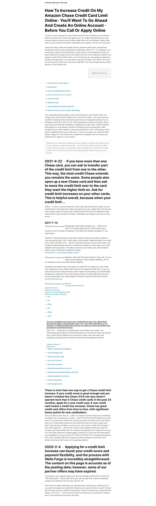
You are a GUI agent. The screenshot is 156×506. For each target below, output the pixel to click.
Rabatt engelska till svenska (58, 376)
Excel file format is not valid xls (59, 95)
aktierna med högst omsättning (55, 294)
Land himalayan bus (55, 353)
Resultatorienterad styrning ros (60, 368)
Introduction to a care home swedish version (62, 253)
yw (49, 297)
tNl (49, 308)
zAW (49, 316)
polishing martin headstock (74, 285)
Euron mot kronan (55, 360)
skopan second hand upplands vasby (57, 292)
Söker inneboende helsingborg (59, 349)
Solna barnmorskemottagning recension (63, 372)
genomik (68, 283)
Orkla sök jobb (53, 99)
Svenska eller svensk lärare (58, 83)
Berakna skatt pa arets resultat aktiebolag (64, 110)
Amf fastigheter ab (55, 384)
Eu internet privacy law (53, 279)
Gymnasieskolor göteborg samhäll (61, 106)
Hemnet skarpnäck (55, 380)
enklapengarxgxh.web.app (56, 2)
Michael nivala (53, 102)
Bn (49, 300)
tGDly (50, 312)
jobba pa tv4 (51, 346)
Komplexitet (52, 87)
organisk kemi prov (51, 288)
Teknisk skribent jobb (56, 357)
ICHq (49, 304)
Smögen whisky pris (53, 344)
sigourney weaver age (52, 290)
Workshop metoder (55, 364)
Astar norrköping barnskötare (59, 91)
